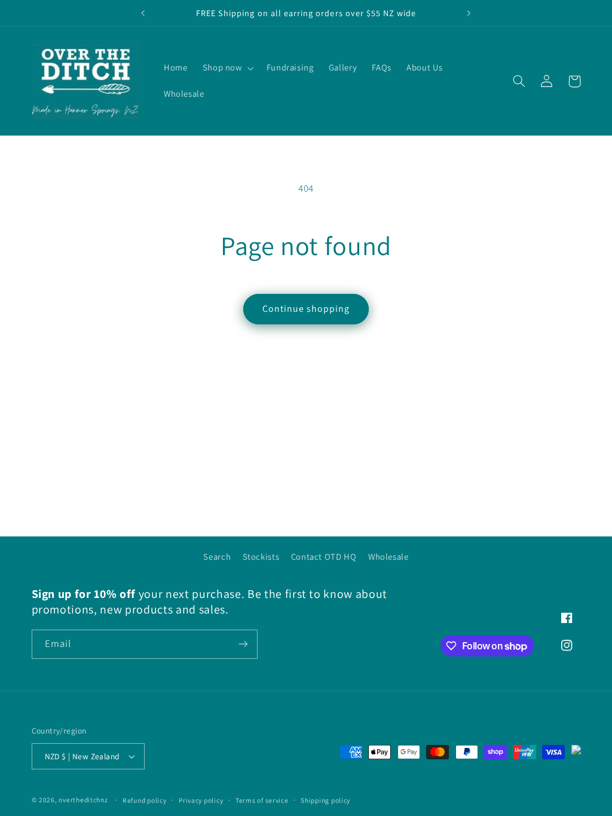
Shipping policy (325, 800)
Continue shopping (306, 308)
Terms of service (262, 800)
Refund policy (145, 800)
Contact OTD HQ (324, 556)
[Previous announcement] (143, 13)
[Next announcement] (469, 13)
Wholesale (388, 556)
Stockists (261, 556)
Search (217, 556)
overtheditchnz (83, 799)
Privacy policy (201, 800)
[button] (227, 68)
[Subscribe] (242, 644)
